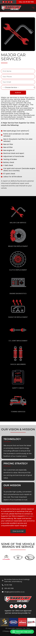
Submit (18, 93)
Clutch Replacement (18, 270)
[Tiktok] (9, 2)
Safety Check (18, 388)
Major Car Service (18, 222)
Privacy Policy (9, 631)
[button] (22, 632)
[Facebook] (3, 2)
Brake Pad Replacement (18, 246)
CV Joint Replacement (18, 341)
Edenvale (29, 516)
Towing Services (18, 411)
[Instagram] (6, 2)
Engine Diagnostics (18, 293)
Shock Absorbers (18, 364)
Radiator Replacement (18, 317)
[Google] (11, 2)
